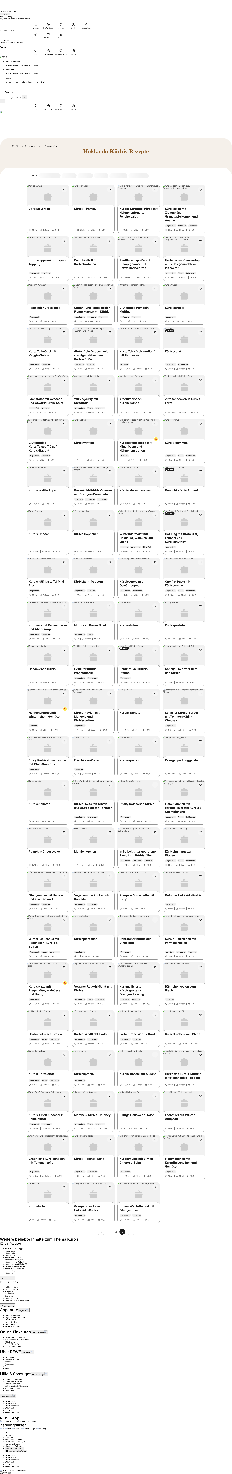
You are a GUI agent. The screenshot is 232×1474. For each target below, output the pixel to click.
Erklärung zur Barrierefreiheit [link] (16, 1451)
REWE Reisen (10, 1401)
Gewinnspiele (10, 1324)
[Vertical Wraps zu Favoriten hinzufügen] (64, 189)
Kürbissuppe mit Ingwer (14, 1260)
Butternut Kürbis (11, 1289)
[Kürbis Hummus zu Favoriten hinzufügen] (200, 423)
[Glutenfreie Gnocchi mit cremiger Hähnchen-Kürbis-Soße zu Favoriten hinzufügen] (110, 332)
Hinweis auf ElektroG (13, 1446)
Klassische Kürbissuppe (14, 1249)
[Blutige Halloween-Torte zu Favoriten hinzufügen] (155, 1096)
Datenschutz (9, 1435)
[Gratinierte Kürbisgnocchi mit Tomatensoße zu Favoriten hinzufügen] (64, 1139)
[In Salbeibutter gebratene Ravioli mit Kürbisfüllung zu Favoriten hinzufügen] (155, 832)
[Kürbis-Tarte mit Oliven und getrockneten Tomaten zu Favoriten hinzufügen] (110, 785)
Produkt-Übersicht (12, 1344)
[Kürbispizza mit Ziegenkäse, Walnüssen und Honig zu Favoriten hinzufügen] (64, 967)
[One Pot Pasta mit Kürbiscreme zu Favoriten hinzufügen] (200, 562)
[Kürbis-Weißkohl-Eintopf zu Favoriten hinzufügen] (110, 1015)
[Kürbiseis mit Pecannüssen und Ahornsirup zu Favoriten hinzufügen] (64, 606)
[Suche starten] (24, 97)
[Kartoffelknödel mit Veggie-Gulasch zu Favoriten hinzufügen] (64, 332)
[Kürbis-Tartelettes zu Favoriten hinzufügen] (64, 1055)
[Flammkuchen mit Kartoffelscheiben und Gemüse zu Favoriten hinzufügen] (200, 1139)
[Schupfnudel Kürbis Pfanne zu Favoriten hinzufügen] (155, 650)
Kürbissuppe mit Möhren (14, 1257)
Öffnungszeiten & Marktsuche (16, 1386)
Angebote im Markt (12, 1315)
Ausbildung (9, 1364)
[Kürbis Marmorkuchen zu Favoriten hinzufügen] (155, 471)
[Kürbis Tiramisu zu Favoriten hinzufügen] (110, 189)
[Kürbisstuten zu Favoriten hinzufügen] (155, 606)
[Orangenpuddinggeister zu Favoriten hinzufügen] (200, 741)
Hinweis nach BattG (12, 1444)
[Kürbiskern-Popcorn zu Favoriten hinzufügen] (110, 562)
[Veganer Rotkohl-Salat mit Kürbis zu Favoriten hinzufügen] (110, 967)
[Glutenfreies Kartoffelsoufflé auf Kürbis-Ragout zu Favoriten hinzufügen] (64, 423)
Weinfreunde (10, 1408)
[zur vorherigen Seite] (101, 1232)
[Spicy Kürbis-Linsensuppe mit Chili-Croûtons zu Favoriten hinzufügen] (64, 741)
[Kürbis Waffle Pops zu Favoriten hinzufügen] (64, 471)
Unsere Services (11, 1322)
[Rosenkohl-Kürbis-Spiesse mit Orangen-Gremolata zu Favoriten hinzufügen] (110, 471)
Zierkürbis (9, 1296)
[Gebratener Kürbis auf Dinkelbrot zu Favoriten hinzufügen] (155, 920)
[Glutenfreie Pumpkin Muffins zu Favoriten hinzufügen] (155, 288)
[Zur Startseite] (8, 4)
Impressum (9, 1437)
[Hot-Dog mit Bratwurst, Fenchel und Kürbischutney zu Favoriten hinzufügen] (200, 515)
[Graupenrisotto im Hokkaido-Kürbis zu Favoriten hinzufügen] (110, 1187)
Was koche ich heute (13, 1388)
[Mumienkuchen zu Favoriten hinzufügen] (110, 832)
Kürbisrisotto (10, 1253)
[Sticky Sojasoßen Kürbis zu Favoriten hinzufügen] (155, 785)
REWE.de (16, 146)
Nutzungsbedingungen (13, 1439)
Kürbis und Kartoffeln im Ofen (17, 1264)
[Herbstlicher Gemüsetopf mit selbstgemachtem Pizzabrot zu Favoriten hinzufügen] (200, 241)
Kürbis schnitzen (11, 1298)
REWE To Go (10, 1404)
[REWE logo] (3, 57)
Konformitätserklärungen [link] (14, 1448)
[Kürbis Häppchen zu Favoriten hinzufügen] (110, 515)
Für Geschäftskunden (13, 1346)
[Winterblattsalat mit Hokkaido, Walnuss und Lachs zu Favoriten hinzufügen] (155, 515)
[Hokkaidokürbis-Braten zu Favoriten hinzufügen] (64, 1015)
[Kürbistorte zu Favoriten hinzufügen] (64, 1187)
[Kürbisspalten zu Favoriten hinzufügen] (155, 741)
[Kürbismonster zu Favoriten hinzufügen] (64, 785)
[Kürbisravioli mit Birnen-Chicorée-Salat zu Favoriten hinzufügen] (155, 1139)
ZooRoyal (9, 1410)
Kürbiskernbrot (10, 1255)
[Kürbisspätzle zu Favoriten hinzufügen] (110, 1055)
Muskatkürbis (10, 1294)
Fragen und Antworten (13, 1379)
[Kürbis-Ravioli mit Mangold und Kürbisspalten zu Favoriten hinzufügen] (110, 693)
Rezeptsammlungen (32, 146)
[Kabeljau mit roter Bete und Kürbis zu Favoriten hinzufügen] (200, 650)
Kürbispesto (9, 1273)
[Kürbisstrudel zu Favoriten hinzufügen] (200, 288)
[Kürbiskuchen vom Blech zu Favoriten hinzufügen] (200, 1015)
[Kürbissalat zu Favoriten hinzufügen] (200, 332)
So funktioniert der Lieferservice (17, 1340)
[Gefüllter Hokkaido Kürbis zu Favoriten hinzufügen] (200, 876)
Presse (7, 1366)
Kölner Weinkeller (12, 1412)
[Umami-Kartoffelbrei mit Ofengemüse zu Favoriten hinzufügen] (155, 1187)
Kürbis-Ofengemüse (12, 1271)
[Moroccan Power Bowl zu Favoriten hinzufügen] (110, 606)
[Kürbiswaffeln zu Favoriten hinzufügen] (110, 423)
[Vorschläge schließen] (2, 101)
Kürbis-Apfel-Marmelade (14, 1269)
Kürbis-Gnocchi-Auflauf (14, 1262)
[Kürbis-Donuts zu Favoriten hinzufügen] (155, 693)
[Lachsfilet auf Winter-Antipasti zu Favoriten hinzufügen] (200, 1096)
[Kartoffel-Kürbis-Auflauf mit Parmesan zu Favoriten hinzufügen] (155, 332)
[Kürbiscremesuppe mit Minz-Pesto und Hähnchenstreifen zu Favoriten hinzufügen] (155, 423)
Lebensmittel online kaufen (15, 1337)
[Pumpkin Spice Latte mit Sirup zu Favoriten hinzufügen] (155, 876)
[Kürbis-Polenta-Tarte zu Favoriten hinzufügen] (110, 1139)
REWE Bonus (10, 1320)
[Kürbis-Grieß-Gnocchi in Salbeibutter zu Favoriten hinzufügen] (64, 1096)
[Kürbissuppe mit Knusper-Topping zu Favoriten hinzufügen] (64, 241)
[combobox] (11, 98)
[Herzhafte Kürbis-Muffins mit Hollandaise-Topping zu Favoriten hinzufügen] (200, 1055)
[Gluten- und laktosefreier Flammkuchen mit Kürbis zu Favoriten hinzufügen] (110, 288)
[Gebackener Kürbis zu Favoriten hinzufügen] (64, 650)
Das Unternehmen (12, 1359)
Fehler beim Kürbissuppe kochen (17, 1300)
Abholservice (10, 1342)
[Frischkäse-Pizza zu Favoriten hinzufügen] (110, 741)
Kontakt (8, 1368)
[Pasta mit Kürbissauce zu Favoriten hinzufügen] (64, 288)
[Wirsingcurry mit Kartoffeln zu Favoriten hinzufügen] (110, 380)
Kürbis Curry (10, 1251)
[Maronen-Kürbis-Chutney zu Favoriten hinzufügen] (110, 1096)
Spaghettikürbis (11, 1291)
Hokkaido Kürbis (11, 1287)
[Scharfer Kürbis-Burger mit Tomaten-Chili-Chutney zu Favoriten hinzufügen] (200, 693)
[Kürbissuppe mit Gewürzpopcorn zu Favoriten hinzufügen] (155, 562)
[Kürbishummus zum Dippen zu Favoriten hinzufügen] (200, 832)
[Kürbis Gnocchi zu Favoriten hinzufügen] (64, 515)
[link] (118, 63)
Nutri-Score (9, 1390)
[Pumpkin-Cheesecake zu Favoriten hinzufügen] (64, 832)
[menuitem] (35, 26)
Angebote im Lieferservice (15, 1318)
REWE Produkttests (12, 1326)
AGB (7, 1433)
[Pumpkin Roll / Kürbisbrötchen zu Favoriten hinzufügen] (110, 241)
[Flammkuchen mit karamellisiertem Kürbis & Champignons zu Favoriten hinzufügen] (200, 785)
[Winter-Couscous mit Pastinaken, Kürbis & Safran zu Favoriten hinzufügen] (64, 920)
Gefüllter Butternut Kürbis (15, 1266)
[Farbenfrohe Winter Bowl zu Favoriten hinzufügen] (155, 1015)
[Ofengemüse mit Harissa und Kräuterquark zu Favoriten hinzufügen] (64, 876)
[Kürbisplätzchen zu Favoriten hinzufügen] (110, 920)
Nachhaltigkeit (10, 1357)
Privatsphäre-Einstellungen (15, 1442)
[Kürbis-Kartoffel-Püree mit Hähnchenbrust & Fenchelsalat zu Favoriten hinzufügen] (155, 189)
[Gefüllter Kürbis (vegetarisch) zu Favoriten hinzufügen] (110, 650)
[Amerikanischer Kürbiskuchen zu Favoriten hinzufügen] (155, 380)
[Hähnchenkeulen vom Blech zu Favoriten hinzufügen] (200, 967)
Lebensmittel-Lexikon (13, 1382)
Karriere (8, 1362)
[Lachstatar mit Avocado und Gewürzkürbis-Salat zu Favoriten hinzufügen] (64, 380)
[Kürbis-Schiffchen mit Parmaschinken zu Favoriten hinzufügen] (200, 920)
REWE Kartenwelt (12, 1406)
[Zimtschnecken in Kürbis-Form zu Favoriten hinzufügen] (200, 380)
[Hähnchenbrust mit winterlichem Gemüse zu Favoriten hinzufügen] (64, 693)
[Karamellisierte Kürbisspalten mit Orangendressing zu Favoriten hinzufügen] (155, 967)
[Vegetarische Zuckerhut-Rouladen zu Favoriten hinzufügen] (110, 876)
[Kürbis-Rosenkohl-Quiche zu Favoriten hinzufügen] (155, 1055)
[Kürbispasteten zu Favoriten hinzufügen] (200, 606)
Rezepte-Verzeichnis (12, 1384)
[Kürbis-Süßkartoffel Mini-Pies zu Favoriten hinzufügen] (64, 562)
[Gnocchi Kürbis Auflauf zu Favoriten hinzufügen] (200, 471)
